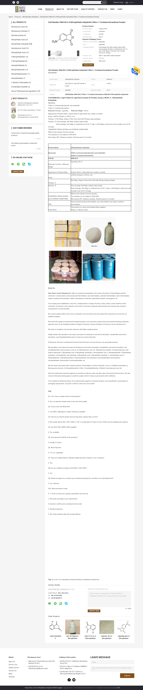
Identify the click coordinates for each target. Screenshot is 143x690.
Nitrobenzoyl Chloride (19, 31)
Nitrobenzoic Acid (17, 27)
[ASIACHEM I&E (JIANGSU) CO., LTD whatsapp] (19, 164)
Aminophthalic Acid (18, 53)
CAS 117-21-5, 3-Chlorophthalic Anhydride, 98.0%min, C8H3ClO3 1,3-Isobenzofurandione (90, 637)
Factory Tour (72, 9)
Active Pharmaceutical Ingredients (24, 91)
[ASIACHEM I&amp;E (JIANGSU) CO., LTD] (20, 9)
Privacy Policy (29, 688)
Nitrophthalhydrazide (19, 74)
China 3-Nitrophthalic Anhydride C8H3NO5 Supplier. (48, 688)
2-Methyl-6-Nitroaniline (19, 83)
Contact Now (88, 65)
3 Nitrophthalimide (18, 61)
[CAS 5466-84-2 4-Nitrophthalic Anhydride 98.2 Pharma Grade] (123, 627)
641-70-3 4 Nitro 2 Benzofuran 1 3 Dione (29, 110)
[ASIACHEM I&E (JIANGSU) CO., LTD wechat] (25, 164)
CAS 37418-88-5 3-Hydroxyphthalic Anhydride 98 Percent (55, 637)
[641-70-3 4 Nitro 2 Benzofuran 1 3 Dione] (13, 110)
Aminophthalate (17, 78)
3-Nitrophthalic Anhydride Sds (90, 579)
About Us (60, 9)
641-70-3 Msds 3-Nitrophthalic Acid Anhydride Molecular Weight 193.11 (72, 637)
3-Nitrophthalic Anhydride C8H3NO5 (71, 579)
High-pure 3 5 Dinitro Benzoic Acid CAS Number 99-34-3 (42, 662)
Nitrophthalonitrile (18, 70)
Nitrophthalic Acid (17, 40)
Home (40, 9)
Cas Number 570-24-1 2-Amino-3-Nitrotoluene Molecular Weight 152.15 (73, 673)
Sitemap (12, 677)
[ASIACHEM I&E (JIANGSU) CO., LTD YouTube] (18, 2)
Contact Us (102, 9)
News (112, 9)
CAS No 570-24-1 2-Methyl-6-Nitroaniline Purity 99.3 (73, 662)
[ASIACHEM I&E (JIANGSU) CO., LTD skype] (30, 164)
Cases (120, 9)
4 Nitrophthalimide (18, 57)
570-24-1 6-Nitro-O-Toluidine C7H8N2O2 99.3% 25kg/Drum (73, 667)
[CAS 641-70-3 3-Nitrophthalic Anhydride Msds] (106, 627)
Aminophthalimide (17, 65)
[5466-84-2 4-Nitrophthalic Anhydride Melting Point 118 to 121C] (13, 103)
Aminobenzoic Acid (18, 48)
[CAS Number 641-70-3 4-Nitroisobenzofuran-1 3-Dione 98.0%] (13, 116)
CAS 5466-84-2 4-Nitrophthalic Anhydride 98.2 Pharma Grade (124, 637)
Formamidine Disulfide (19, 87)
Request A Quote (118, 2)
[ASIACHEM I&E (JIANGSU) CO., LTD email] (14, 164)
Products (49, 9)
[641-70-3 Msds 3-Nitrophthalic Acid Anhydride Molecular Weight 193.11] (72, 627)
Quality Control (88, 9)
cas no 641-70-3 (56, 579)
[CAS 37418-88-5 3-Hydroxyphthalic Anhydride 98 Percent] (55, 627)
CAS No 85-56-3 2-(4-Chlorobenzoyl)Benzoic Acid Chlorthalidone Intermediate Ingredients (42, 668)
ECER (118, 688)
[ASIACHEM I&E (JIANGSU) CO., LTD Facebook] (14, 2)
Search (104, 2)
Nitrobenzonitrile (17, 35)
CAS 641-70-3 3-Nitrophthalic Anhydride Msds (106, 637)
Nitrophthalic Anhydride (30, 17)
